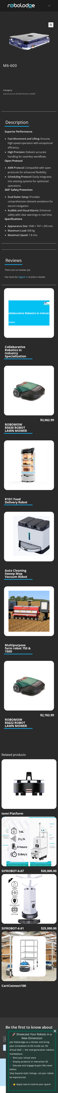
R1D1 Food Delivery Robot (16, 501)
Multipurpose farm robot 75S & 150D (18, 648)
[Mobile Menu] (49, 5)
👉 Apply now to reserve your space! (32, 1084)
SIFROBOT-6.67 (13, 871)
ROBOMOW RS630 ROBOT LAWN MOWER (16, 427)
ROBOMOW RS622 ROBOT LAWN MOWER (16, 722)
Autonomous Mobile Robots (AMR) (19, 93)
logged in (23, 276)
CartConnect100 (14, 985)
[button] (50, 24)
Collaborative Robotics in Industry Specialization (15, 351)
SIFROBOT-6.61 (13, 928)
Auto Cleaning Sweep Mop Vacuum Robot (16, 573)
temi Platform (12, 813)
